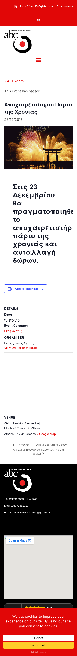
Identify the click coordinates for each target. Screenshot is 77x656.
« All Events (14, 80)
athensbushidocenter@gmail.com (31, 512)
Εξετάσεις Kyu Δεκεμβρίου (23, 447)
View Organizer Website (20, 347)
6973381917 (20, 505)
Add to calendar (26, 289)
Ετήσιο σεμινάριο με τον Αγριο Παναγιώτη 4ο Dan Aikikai (50, 449)
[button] (38, 60)
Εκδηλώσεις (13, 331)
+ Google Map (46, 434)
